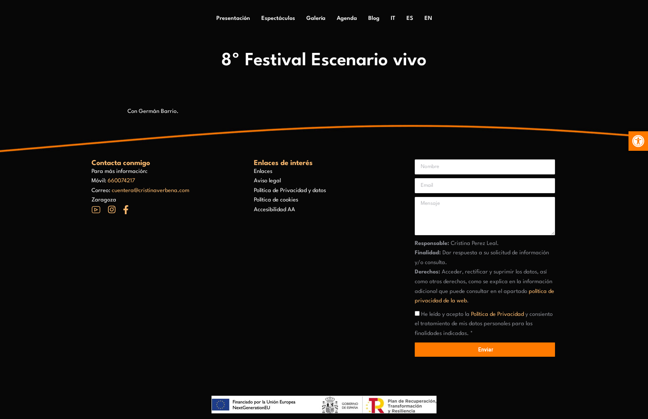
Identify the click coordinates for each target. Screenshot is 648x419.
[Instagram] (112, 209)
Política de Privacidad (497, 314)
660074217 (121, 181)
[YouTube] (96, 209)
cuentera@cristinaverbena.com (150, 191)
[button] (638, 141)
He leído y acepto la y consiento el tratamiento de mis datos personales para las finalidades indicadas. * (484, 324)
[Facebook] (126, 209)
